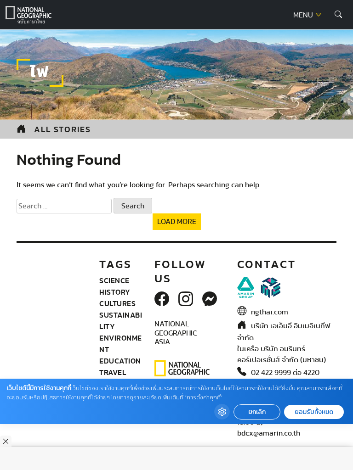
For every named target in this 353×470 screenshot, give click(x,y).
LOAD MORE (176, 221)
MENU (304, 15)
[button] (338, 14)
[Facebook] (161, 299)
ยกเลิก (257, 412)
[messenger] (209, 299)
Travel (112, 372)
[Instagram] (185, 299)
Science (114, 280)
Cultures (117, 303)
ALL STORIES (62, 129)
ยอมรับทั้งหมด (314, 412)
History (115, 291)
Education (120, 360)
